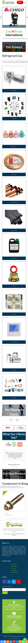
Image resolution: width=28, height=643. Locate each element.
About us (14, 564)
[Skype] (10, 638)
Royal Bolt (6, 513)
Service (14, 568)
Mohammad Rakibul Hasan (14, 464)
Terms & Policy (14, 572)
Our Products (14, 566)
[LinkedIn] (17, 638)
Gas (23, 530)
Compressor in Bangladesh (13, 530)
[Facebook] (12, 638)
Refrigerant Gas (12, 55)
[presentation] (17, 420)
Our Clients (14, 570)
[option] (14, 458)
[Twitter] (14, 638)
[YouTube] (16, 638)
